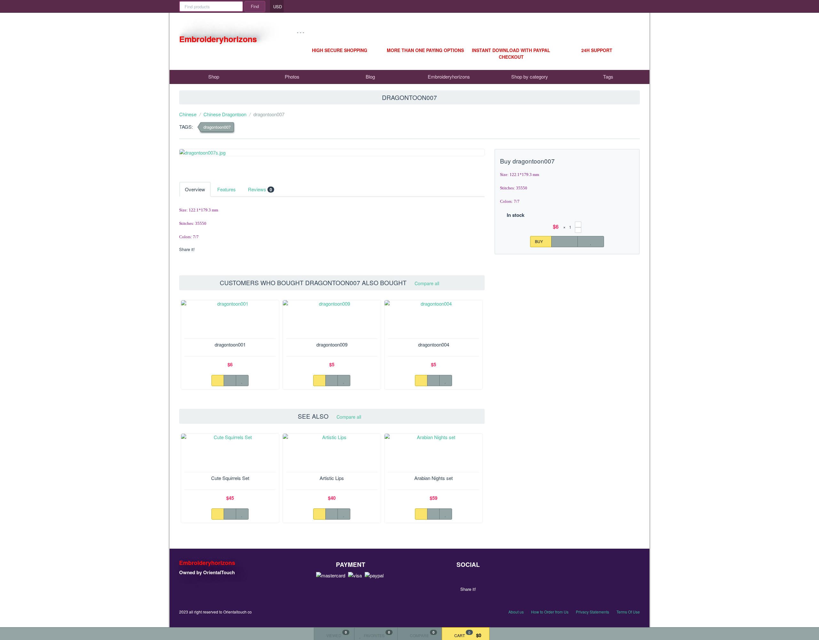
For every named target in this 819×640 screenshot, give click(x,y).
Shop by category (529, 76)
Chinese (187, 114)
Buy (539, 241)
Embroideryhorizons (449, 76)
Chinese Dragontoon (224, 114)
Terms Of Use (628, 611)
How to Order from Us (550, 611)
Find (255, 6)
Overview (195, 189)
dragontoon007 (217, 127)
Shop (213, 76)
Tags (607, 76)
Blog (370, 76)
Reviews (260, 189)
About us (516, 611)
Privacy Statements (592, 611)
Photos (292, 76)
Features (226, 189)
